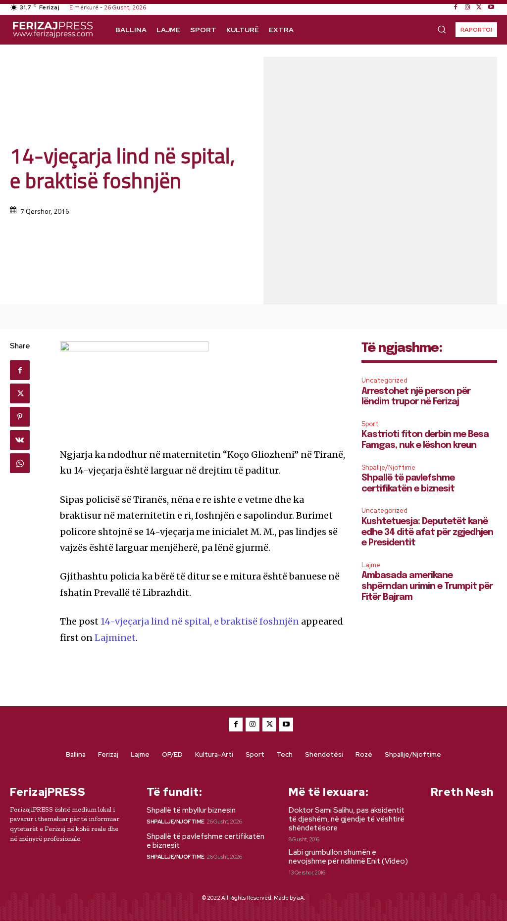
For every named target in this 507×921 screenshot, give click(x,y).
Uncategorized (384, 380)
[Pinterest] (20, 417)
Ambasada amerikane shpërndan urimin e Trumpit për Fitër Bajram (427, 586)
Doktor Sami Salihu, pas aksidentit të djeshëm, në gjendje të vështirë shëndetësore (347, 819)
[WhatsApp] (20, 463)
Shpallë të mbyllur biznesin (191, 810)
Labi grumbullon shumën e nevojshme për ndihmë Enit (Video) (348, 856)
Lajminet (115, 637)
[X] (479, 7)
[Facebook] (455, 7)
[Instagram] (467, 7)
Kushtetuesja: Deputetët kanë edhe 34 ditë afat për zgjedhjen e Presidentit (427, 532)
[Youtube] (491, 7)
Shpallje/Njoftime (388, 467)
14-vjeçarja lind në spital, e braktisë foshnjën (200, 621)
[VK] (20, 440)
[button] (441, 29)
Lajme (370, 565)
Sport (369, 424)
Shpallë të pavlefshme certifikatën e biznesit (205, 840)
